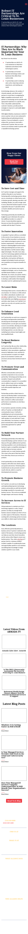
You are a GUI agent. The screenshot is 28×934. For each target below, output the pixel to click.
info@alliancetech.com (13, 843)
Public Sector (14, 906)
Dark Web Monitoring (14, 882)
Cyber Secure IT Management (14, 861)
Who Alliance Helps (14, 899)
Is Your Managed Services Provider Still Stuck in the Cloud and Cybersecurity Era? (12, 754)
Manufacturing (14, 916)
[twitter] (11, 850)
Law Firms (14, 902)
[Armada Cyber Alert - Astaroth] (14, 642)
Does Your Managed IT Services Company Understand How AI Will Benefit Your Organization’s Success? (13, 786)
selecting (19, 539)
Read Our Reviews (14, 162)
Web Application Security (14, 885)
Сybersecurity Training (14, 889)
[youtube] (21, 850)
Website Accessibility (21, 923)
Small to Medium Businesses (14, 913)
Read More (5, 731)
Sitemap (4, 923)
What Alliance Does (14, 858)
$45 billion (4, 297)
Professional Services (14, 909)
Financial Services (14, 911)
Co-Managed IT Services (14, 871)
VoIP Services (14, 880)
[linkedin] (16, 850)
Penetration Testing (14, 887)
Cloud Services (14, 873)
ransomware (22, 299)
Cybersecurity (14, 866)
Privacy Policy (11, 923)
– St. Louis (14, 820)
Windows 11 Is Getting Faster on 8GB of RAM (11, 726)
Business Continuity (14, 864)
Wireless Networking (14, 891)
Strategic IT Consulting (14, 868)
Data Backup (14, 878)
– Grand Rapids (14, 823)
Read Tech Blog (14, 801)
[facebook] (6, 850)
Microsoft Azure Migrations (14, 875)
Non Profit (14, 904)
